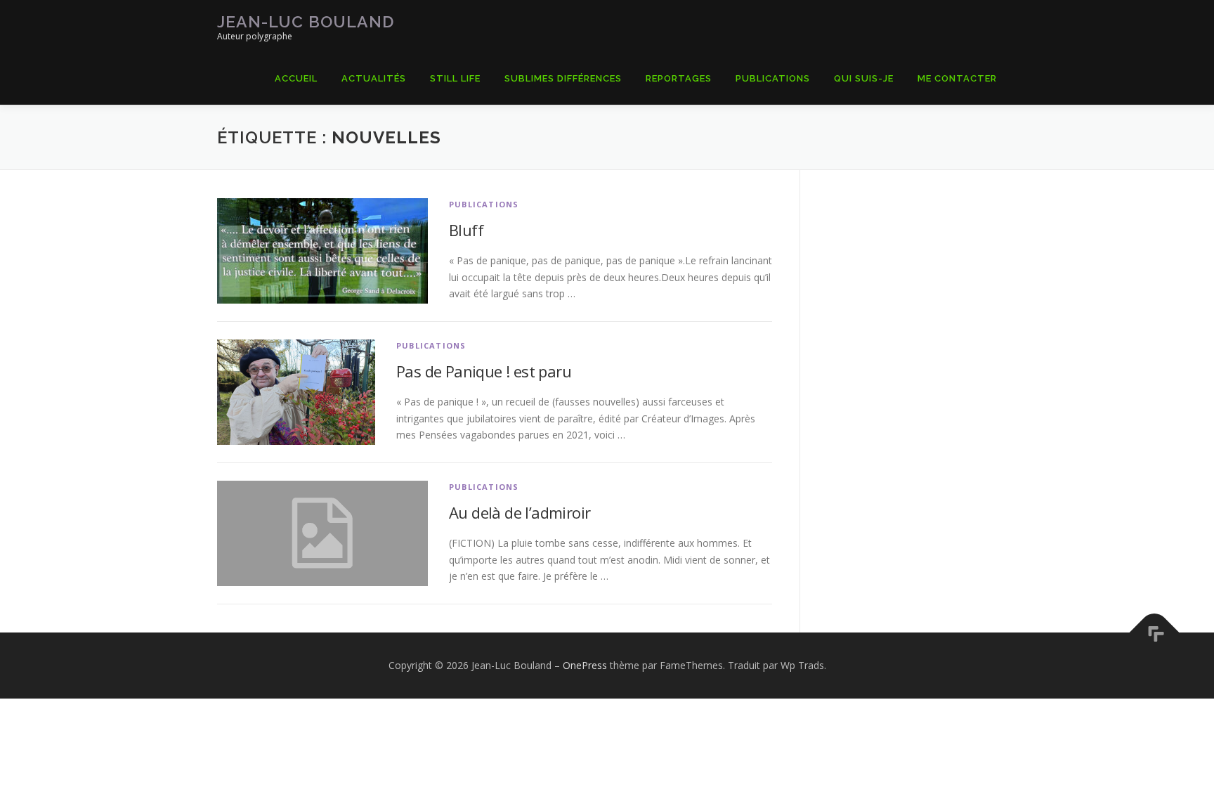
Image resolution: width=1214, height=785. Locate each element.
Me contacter (957, 78)
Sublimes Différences (563, 78)
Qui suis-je (864, 78)
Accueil (296, 78)
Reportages (679, 78)
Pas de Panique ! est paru (483, 371)
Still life (455, 78)
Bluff (466, 229)
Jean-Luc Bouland (305, 21)
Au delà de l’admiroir (519, 512)
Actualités (373, 78)
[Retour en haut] (1155, 633)
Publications (773, 78)
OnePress (585, 665)
